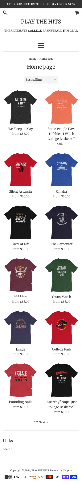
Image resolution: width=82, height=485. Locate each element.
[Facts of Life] (20, 222)
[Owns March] (61, 275)
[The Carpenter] (61, 222)
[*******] (20, 275)
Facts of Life (21, 244)
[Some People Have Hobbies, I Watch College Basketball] (61, 107)
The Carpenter (61, 244)
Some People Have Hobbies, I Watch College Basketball (61, 134)
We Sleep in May (20, 129)
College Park (61, 349)
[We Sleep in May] (20, 107)
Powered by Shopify (61, 470)
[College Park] (61, 327)
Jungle (20, 349)
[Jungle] (20, 327)
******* (20, 297)
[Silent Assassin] (20, 169)
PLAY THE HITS (41, 21)
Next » (43, 422)
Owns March (61, 297)
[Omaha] (61, 169)
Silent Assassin (20, 192)
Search (7, 449)
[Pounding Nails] (20, 380)
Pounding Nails (20, 402)
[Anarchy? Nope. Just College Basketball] (61, 380)
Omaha (61, 192)
